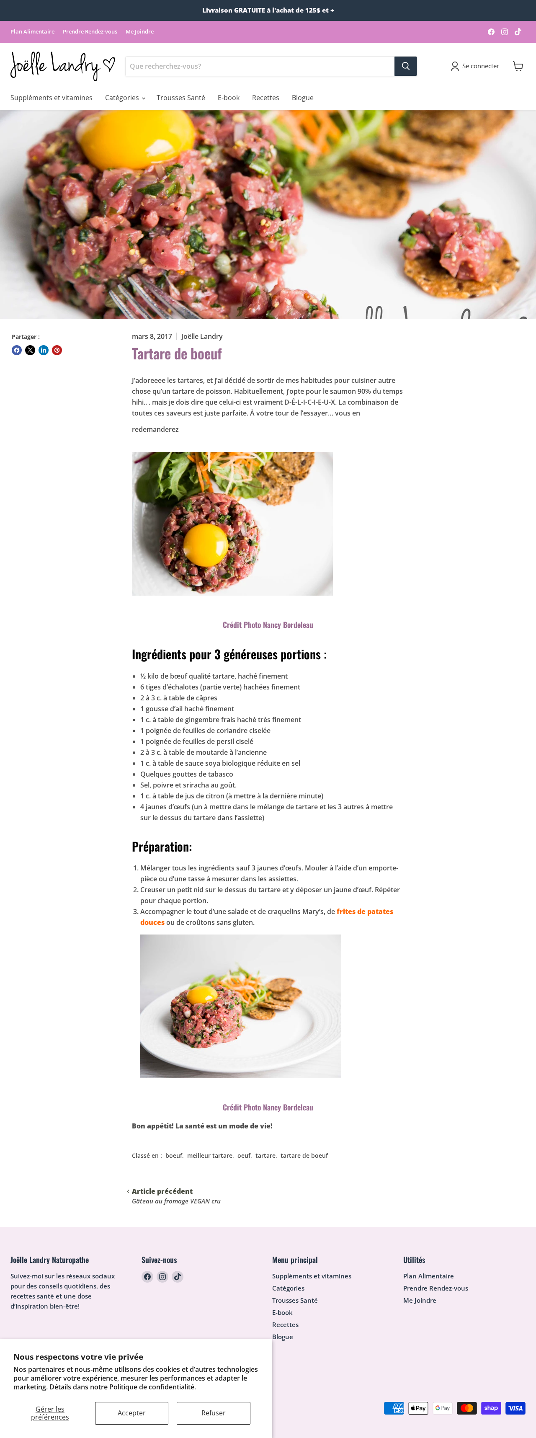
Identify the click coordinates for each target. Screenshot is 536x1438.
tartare (265, 1155)
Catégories (123, 97)
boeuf (173, 1155)
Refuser (213, 1412)
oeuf (243, 1155)
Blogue (303, 97)
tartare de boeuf (304, 1155)
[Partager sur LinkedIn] (44, 350)
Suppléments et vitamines (51, 97)
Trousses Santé (181, 97)
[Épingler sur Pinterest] (57, 350)
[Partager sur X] (30, 350)
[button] (476, 66)
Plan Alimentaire (32, 31)
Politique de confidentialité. (152, 1387)
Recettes (265, 97)
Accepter (132, 1412)
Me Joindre (140, 31)
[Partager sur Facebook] (17, 350)
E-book (229, 97)
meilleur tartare (209, 1155)
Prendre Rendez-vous (90, 31)
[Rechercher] (405, 66)
